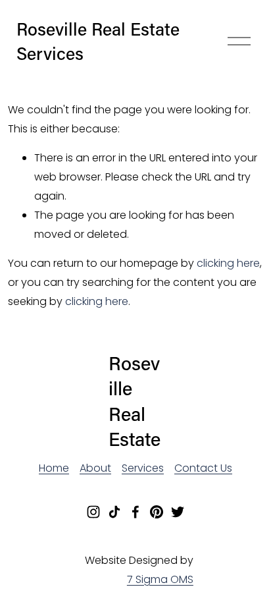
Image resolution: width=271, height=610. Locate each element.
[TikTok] (114, 511)
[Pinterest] (156, 511)
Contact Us (203, 468)
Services (143, 468)
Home (54, 468)
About (95, 468)
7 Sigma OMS (160, 579)
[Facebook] (135, 511)
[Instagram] (93, 511)
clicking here (228, 263)
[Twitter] (177, 511)
